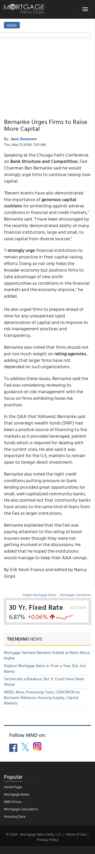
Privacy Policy (48, 839)
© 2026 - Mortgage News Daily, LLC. (34, 834)
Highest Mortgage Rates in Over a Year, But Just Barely (45, 668)
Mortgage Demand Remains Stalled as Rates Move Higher (47, 655)
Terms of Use (76, 834)
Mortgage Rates (16, 794)
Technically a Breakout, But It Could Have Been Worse (44, 681)
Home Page (13, 787)
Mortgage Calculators (75, 594)
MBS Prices (12, 801)
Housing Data (14, 816)
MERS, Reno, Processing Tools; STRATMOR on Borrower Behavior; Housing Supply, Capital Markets (42, 697)
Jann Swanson (24, 139)
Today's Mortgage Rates (39, 594)
